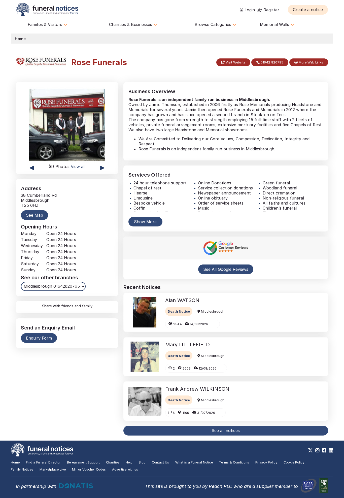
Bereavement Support (83, 462)
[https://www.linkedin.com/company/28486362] (331, 450)
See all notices (226, 430)
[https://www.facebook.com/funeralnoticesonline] (324, 450)
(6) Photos (67, 166)
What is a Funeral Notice (194, 462)
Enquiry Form (39, 338)
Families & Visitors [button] (45, 24)
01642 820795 (271, 62)
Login (249, 9)
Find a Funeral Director (43, 462)
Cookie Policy (294, 462)
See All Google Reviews (225, 269)
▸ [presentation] (102, 167)
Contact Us (160, 462)
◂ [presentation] (31, 167)
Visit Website (235, 62)
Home (20, 38)
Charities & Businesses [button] (131, 24)
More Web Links (310, 62)
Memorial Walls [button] (275, 24)
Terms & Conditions (234, 462)
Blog (142, 462)
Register (270, 9)
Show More (145, 221)
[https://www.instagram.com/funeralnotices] (317, 450)
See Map (34, 215)
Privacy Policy (266, 462)
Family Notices (22, 469)
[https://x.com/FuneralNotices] (310, 450)
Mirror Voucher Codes (89, 469)
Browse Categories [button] (213, 24)
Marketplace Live (53, 469)
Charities (112, 462)
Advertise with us (125, 469)
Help (129, 462)
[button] (308, 9)
